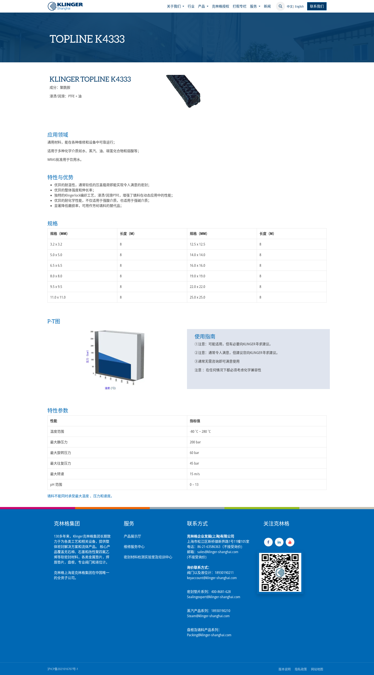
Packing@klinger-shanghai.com (209, 635)
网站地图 (317, 669)
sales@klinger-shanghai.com (217, 551)
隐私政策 (301, 669)
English (299, 6)
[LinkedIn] (279, 542)
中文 (290, 6)
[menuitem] (175, 6)
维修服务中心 (134, 546)
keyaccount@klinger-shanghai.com (212, 577)
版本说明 (285, 669)
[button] (280, 6)
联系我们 (317, 6)
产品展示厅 (132, 536)
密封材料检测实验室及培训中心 (148, 557)
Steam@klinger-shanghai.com (208, 616)
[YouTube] (290, 542)
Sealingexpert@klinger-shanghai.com (213, 596)
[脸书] (268, 542)
